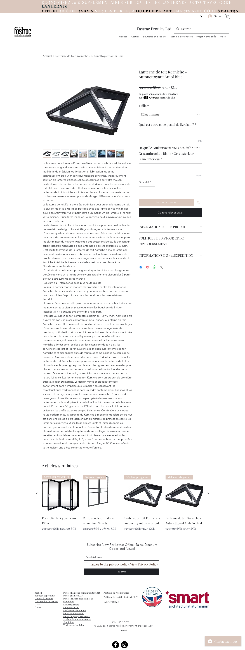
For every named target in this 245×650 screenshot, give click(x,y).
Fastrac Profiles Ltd (154, 28)
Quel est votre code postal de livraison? (167, 124)
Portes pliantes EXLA (73, 595)
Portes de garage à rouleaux (76, 616)
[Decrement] (141, 189)
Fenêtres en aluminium (74, 610)
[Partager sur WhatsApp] (154, 267)
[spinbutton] (147, 189)
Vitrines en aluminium (74, 625)
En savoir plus (167, 97)
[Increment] (152, 189)
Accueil (47, 56)
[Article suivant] (208, 494)
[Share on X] (161, 267)
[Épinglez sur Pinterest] (148, 267)
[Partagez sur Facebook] (141, 267)
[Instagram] (124, 644)
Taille (144, 106)
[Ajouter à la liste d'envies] (198, 202)
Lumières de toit (71, 607)
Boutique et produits (45, 595)
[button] (228, 16)
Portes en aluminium (73, 613)
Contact (38, 607)
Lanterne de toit (71, 604)
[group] (122, 505)
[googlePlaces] (201, 16)
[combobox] (170, 114)
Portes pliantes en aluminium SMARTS (81, 592)
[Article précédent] (37, 494)
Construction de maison (46, 601)
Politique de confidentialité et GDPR (120, 597)
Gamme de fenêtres (44, 598)
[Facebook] (115, 644)
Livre (37, 604)
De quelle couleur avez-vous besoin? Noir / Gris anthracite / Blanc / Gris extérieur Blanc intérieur (169, 153)
